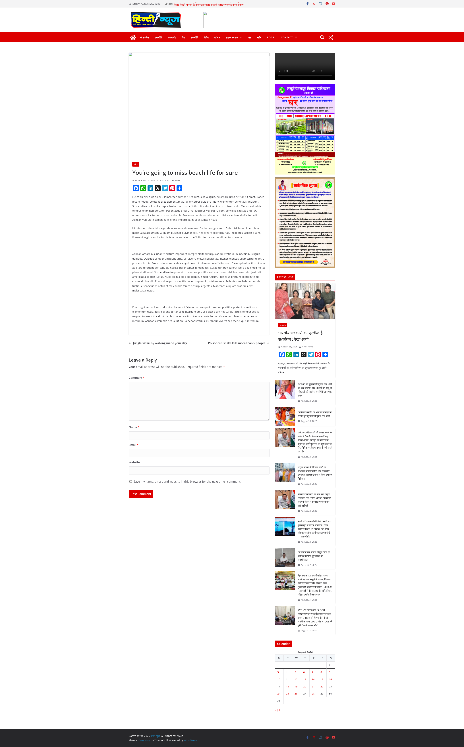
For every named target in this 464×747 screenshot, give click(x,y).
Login (271, 37)
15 (321, 679)
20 (304, 686)
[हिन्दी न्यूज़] (133, 37)
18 (287, 686)
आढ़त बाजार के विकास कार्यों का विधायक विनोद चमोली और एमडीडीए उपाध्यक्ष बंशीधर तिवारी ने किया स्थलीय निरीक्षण (315, 472)
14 (313, 679)
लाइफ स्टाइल (232, 37)
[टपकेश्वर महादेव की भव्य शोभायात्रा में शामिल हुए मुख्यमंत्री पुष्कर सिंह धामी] (285, 416)
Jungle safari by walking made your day (160, 343)
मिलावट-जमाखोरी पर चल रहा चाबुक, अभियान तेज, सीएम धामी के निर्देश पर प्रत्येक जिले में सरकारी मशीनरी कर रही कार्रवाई (314, 499)
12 (296, 679)
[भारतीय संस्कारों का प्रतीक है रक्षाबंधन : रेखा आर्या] (305, 301)
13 (304, 679)
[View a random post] (331, 37)
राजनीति (158, 37)
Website (134, 462)
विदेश (206, 37)
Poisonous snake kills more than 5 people (236, 343)
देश (183, 37)
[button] (240, 37)
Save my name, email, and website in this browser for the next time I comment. (187, 482)
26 (296, 693)
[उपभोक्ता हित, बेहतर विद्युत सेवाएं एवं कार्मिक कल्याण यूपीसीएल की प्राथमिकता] (285, 558)
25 (287, 693)
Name (134, 427)
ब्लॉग (259, 37)
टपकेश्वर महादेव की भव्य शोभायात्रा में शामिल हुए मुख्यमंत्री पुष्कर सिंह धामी (315, 414)
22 (321, 686)
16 (330, 679)
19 (296, 686)
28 (313, 693)
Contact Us (289, 37)
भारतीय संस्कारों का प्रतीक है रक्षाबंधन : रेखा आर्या (300, 336)
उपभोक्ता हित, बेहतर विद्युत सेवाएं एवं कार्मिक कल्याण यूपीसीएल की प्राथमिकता (314, 555)
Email (133, 445)
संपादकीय (144, 37)
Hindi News (307, 346)
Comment (137, 378)
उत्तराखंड (172, 37)
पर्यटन (217, 37)
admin (163, 180)
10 (278, 679)
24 (278, 693)
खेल (249, 37)
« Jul (277, 710)
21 (313, 686)
